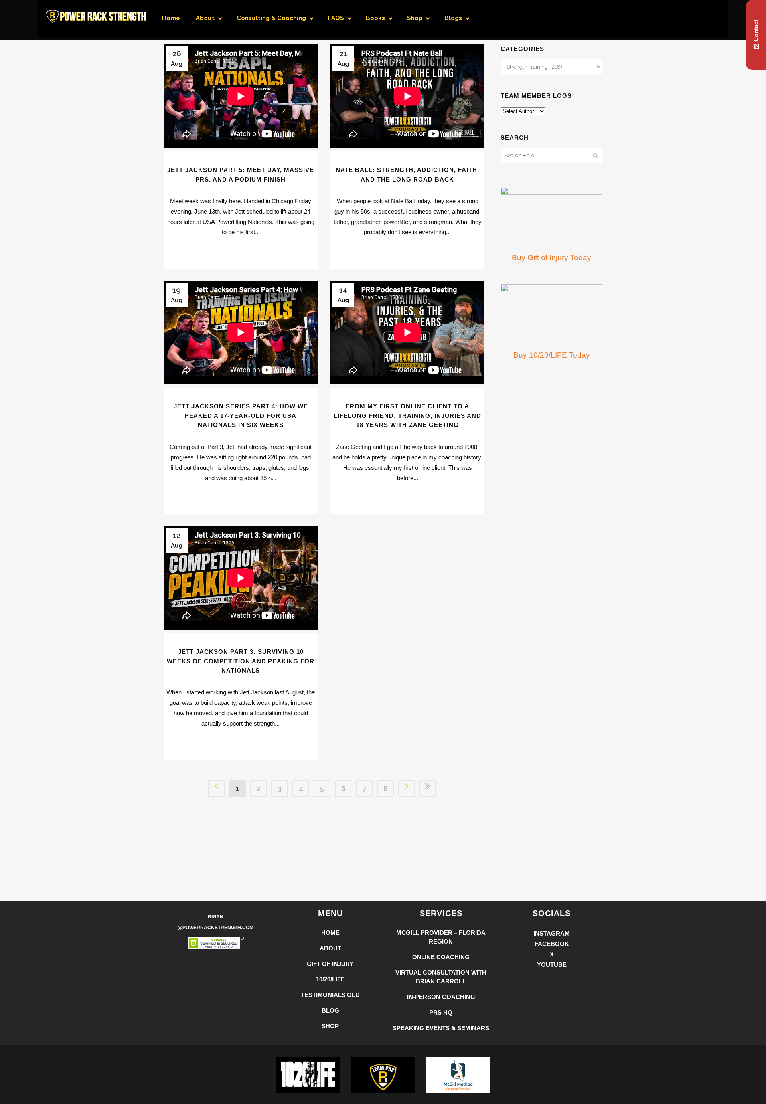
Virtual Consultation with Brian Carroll (440, 977)
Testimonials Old (330, 994)
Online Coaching (441, 957)
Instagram (551, 933)
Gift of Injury (330, 963)
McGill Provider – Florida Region (441, 937)
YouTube (552, 964)
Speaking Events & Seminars (441, 1028)
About (330, 948)
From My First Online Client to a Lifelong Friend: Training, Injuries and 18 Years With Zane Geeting (407, 415)
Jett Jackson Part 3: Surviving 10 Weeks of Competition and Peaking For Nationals (240, 661)
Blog (330, 1010)
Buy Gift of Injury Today (551, 257)
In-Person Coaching (441, 996)
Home (330, 932)
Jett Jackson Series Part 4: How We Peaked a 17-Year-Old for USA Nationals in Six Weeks (241, 415)
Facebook (552, 943)
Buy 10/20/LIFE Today (551, 355)
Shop (330, 1026)
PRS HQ (440, 1012)
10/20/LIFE (330, 979)
